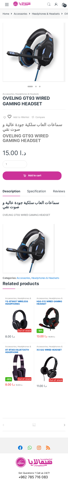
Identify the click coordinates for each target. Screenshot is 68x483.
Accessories (20, 13)
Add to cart (34, 175)
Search (49, 4)
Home (6, 13)
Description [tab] (11, 191)
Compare (40, 117)
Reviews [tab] (59, 191)
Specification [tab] (36, 191)
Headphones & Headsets (46, 13)
